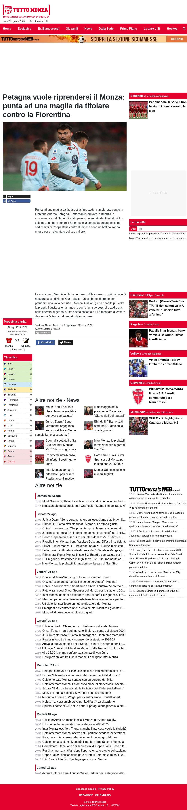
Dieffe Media (99, 802)
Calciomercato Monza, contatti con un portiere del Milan (78, 679)
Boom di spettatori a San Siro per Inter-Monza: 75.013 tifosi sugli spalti (61, 445)
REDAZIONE (86, 795)
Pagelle (135, 324)
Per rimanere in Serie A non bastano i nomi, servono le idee (168, 106)
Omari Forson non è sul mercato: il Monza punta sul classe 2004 (83, 630)
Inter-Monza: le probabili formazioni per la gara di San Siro (109, 445)
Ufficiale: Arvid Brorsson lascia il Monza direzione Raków (79, 719)
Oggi (133, 228)
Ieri (140, 228)
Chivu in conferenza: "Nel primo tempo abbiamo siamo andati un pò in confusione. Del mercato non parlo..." (111, 528)
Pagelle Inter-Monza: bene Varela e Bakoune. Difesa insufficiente (84, 541)
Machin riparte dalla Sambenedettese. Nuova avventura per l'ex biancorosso (91, 599)
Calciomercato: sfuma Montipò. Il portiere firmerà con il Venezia (83, 741)
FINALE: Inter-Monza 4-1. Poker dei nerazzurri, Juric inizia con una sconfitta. (91, 545)
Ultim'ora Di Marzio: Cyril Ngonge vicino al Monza (74, 759)
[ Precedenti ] (17, 349)
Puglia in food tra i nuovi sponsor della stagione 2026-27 (78, 639)
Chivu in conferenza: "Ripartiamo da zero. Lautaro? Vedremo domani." (87, 586)
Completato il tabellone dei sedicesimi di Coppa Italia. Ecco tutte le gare (88, 746)
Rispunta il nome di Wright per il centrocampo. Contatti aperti (81, 697)
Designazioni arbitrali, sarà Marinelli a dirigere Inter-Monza (80, 657)
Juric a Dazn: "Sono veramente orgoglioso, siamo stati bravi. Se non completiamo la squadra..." (103, 519)
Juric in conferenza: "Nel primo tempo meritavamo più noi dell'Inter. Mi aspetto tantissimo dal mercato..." (108, 532)
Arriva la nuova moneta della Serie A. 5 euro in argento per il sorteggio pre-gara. (93, 643)
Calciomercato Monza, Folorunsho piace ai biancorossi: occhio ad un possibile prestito (98, 684)
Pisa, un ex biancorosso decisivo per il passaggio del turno (80, 737)
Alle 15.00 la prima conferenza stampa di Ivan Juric (75, 652)
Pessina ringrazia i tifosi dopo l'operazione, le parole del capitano (84, 750)
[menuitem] (184, 28)
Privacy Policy (106, 789)
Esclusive (137, 295)
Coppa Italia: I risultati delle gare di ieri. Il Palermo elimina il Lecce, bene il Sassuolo (96, 754)
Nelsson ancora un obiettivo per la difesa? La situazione (78, 701)
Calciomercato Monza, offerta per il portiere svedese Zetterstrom (83, 733)
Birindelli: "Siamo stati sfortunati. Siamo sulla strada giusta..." (108, 426)
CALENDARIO (103, 795)
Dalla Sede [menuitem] (106, 28)
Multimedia (137, 412)
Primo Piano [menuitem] (128, 28)
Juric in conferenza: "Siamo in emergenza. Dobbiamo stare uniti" (84, 635)
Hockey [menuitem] (172, 28)
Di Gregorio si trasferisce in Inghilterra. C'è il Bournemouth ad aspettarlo (88, 559)
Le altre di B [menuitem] (152, 28)
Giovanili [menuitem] (72, 28)
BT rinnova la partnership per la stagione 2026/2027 (76, 724)
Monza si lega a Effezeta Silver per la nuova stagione (76, 692)
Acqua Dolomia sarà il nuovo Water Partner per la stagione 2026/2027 (87, 773)
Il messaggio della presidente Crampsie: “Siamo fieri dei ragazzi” (109, 411)
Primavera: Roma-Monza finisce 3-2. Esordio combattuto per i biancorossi (89, 554)
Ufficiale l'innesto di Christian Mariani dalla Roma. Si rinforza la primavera (89, 648)
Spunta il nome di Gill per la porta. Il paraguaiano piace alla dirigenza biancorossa (95, 706)
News (48, 325)
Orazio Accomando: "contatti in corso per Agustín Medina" (79, 581)
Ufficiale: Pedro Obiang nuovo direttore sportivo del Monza (80, 626)
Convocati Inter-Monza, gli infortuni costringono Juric (61, 459)
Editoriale (137, 95)
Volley (134, 353)
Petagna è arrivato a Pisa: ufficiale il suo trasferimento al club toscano (87, 670)
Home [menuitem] (7, 28)
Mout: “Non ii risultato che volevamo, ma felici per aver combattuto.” (61, 411)
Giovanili (136, 382)
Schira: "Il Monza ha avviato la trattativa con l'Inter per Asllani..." (83, 688)
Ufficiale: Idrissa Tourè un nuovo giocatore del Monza (76, 603)
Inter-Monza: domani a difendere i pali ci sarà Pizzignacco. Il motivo (60, 474)
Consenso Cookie (86, 789)
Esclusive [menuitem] (24, 28)
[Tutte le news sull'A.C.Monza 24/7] (26, 11)
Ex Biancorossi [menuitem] (48, 28)
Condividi (46, 342)
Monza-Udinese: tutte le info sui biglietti (67, 612)
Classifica (10, 357)
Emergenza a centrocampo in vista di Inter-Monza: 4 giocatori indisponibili (90, 608)
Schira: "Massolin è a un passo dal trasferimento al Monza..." (81, 675)
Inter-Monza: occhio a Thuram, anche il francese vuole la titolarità (84, 728)
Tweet (67, 342)
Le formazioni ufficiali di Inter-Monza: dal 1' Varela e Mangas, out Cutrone (89, 550)
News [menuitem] (88, 28)
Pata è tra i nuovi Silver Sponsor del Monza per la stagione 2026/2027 (109, 459)
